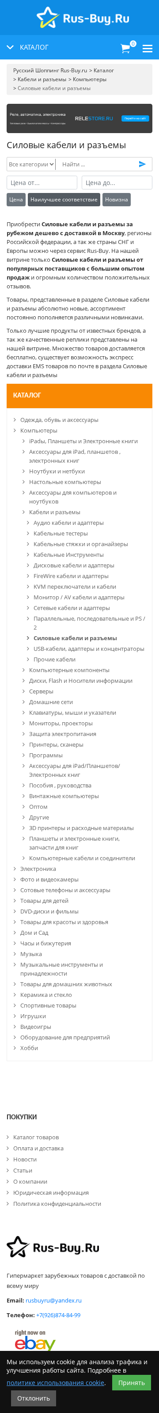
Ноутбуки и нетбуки (57, 471)
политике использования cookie (55, 1382)
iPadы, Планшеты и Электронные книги (83, 441)
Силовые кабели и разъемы (75, 638)
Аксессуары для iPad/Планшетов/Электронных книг (74, 770)
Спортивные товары (48, 1005)
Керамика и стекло (46, 995)
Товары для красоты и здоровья (64, 922)
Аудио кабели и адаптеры (69, 523)
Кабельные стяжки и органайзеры (81, 544)
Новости (25, 1159)
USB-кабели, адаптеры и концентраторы (89, 649)
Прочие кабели (55, 659)
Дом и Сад (34, 933)
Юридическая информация (51, 1193)
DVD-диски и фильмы (49, 911)
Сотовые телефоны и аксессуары (65, 890)
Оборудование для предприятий (65, 1037)
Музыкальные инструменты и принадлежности (61, 968)
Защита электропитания (62, 734)
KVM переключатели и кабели (75, 586)
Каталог (27, 395)
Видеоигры (35, 1027)
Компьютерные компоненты (69, 670)
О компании (30, 1181)
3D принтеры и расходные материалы (81, 828)
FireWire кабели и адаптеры (71, 576)
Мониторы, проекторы (61, 723)
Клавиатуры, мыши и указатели (72, 712)
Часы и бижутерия (45, 943)
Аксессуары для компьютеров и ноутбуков (73, 496)
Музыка (31, 954)
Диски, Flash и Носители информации (80, 681)
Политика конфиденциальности (57, 1204)
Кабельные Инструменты (69, 555)
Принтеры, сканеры (56, 744)
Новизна (116, 199)
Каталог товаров (36, 1137)
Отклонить (33, 1398)
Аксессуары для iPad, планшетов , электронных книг (75, 456)
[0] (125, 49)
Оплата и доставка (38, 1148)
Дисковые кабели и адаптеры (74, 565)
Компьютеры (38, 430)
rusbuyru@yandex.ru (54, 1300)
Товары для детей (44, 901)
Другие (39, 817)
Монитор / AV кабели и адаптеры (79, 597)
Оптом (38, 807)
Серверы (41, 691)
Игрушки (33, 1016)
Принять (131, 1382)
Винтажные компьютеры (64, 796)
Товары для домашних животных (66, 984)
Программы (46, 755)
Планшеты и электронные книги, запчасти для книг (74, 842)
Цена (16, 199)
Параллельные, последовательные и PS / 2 (89, 622)
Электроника (38, 869)
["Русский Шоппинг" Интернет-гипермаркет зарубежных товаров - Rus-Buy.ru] (83, 13)
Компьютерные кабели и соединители (82, 858)
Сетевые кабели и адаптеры (72, 608)
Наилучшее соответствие (64, 199)
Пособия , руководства (60, 785)
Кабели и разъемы (54, 512)
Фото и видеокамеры (49, 879)
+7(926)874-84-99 (58, 1315)
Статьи (22, 1170)
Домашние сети (51, 702)
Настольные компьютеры (65, 482)
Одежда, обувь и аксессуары (59, 420)
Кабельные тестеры (61, 533)
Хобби (29, 1048)
